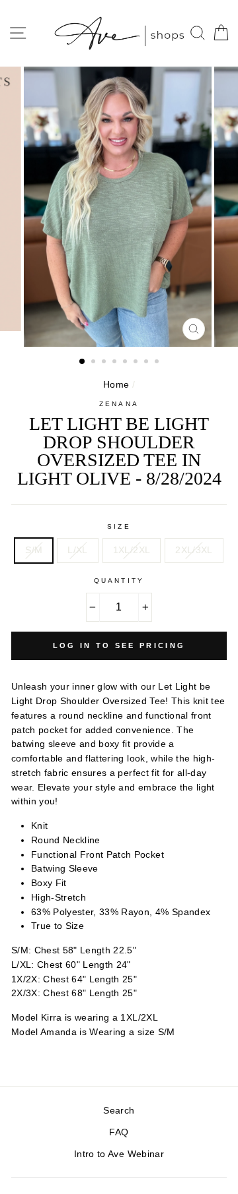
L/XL (77, 550)
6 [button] (137, 362)
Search (118, 1111)
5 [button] (126, 362)
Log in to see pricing (119, 645)
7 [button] (147, 362)
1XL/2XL (131, 550)
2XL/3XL (193, 550)
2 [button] (94, 362)
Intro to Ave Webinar (119, 1154)
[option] (119, 207)
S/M (33, 550)
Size (118, 526)
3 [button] (105, 362)
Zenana (118, 403)
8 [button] (158, 362)
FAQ (118, 1132)
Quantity (118, 580)
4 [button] (115, 362)
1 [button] (82, 362)
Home (116, 385)
